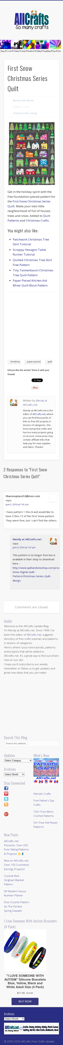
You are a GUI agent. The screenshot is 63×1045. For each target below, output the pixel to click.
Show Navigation (50, 31)
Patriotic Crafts (42, 793)
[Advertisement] (31, 327)
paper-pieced (34, 361)
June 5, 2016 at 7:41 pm (17, 504)
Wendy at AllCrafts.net (23, 100)
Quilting (33, 113)
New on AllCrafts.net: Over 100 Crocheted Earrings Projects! (16, 865)
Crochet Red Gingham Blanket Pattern (14, 880)
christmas (15, 361)
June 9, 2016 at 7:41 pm (24, 547)
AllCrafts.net (39, 414)
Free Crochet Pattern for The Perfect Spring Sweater (16, 906)
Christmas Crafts (20, 113)
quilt (50, 361)
